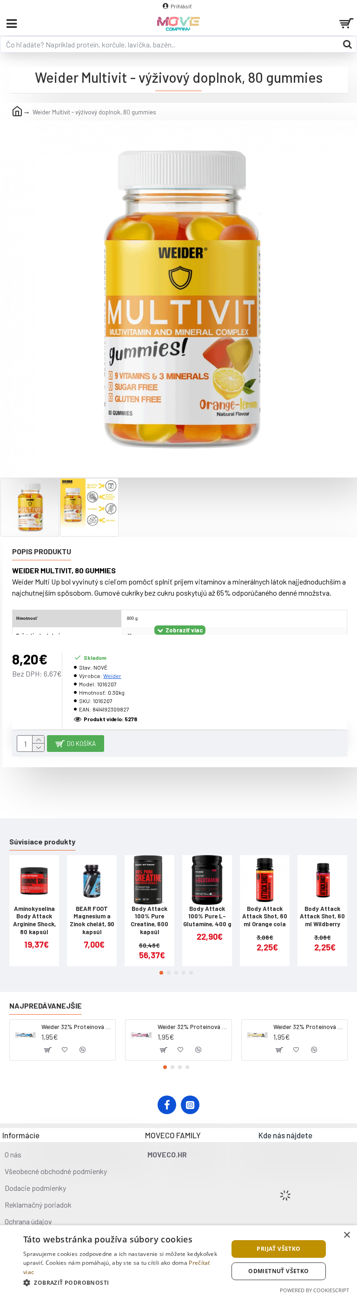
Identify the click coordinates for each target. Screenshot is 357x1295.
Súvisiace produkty (42, 841)
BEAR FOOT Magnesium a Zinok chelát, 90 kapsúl (92, 920)
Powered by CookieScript (314, 1290)
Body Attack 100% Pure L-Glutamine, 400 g (207, 916)
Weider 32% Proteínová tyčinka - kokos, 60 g (76, 1026)
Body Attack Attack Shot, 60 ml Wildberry (322, 916)
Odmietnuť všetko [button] (278, 1271)
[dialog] (178, 1260)
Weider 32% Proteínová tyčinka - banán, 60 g (308, 1026)
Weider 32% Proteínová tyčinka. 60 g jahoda (193, 1026)
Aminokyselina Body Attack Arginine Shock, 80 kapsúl (34, 920)
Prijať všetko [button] (278, 1249)
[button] (161, 973)
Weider (112, 675)
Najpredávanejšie (45, 1005)
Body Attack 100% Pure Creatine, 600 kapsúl (149, 920)
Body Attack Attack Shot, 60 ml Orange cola (264, 916)
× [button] (346, 1235)
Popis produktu (41, 551)
